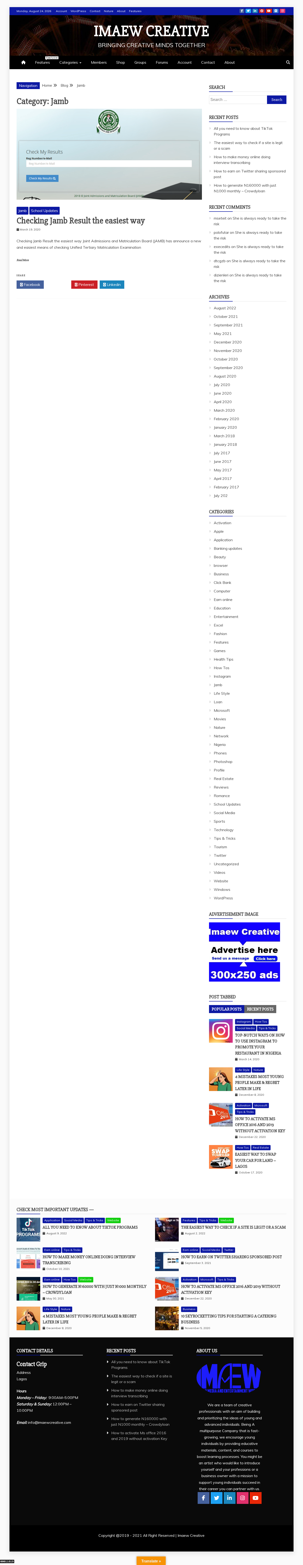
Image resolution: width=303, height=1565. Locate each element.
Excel (218, 625)
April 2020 (223, 401)
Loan (218, 701)
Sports (219, 821)
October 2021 (226, 316)
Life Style (222, 693)
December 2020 (228, 342)
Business (221, 574)
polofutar (221, 232)
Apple (219, 531)
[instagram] (243, 1498)
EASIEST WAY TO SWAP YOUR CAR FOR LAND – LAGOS (255, 1160)
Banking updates (228, 548)
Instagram (282, 11)
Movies (220, 719)
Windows (222, 889)
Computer (222, 591)
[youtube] (256, 1498)
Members (99, 62)
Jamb (22, 210)
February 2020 (226, 418)
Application (223, 539)
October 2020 (226, 359)
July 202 (221, 495)
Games (220, 650)
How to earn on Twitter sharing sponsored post (231, 1256)
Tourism (220, 846)
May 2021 (223, 333)
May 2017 (223, 470)
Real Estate (224, 778)
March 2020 (224, 410)
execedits (222, 246)
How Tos (221, 667)
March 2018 (224, 435)
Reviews (221, 787)
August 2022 (225, 308)
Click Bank (222, 582)
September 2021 (228, 325)
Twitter (248, 11)
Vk (276, 11)
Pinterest (262, 11)
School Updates (44, 210)
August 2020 (225, 376)
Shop (120, 62)
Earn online (223, 599)
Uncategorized (226, 863)
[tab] (226, 1009)
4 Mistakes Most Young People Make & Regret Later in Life (259, 1082)
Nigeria (220, 744)
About (121, 11)
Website (221, 881)
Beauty (220, 557)
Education (222, 608)
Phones (220, 753)
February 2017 (226, 487)
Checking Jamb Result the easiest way (81, 221)
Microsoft (222, 710)
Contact (95, 11)
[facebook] (203, 1498)
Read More (23, 260)
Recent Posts (260, 1009)
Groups (140, 62)
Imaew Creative (151, 31)
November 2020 (228, 350)
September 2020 (228, 367)
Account (61, 11)
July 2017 (222, 453)
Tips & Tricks (225, 838)
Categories (68, 62)
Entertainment (226, 616)
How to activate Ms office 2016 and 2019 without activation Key (260, 1124)
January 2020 (225, 427)
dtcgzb (220, 260)
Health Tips (223, 659)
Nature (108, 11)
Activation (222, 522)
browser (221, 565)
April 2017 (223, 478)
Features (135, 11)
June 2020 (223, 393)
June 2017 (223, 461)
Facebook (242, 11)
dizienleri (221, 275)
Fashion (220, 633)
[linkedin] (230, 1498)
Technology (224, 829)
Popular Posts (227, 1009)
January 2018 (225, 444)
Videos (219, 872)
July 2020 (222, 384)
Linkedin (255, 11)
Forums (162, 62)
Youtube (269, 11)
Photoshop (223, 761)
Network (221, 736)
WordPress (78, 11)
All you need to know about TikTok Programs (90, 1227)
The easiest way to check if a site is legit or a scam (233, 1227)
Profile (219, 770)
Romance (222, 795)
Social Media (224, 812)
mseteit (220, 218)
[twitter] (217, 1498)
